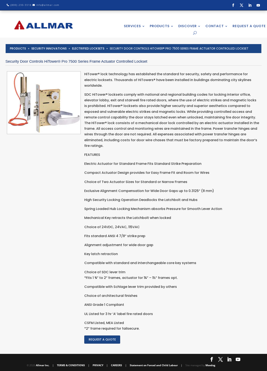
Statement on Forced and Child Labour (154, 365)
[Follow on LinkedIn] (250, 5)
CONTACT (214, 26)
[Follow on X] (241, 5)
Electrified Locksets (88, 48)
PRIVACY (98, 365)
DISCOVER (187, 26)
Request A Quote (249, 26)
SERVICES (132, 26)
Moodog (210, 365)
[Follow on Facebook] (233, 5)
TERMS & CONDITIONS (71, 365)
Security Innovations (49, 48)
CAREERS (116, 365)
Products (18, 48)
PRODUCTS (160, 26)
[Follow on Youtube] (258, 5)
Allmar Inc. (42, 365)
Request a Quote (102, 339)
